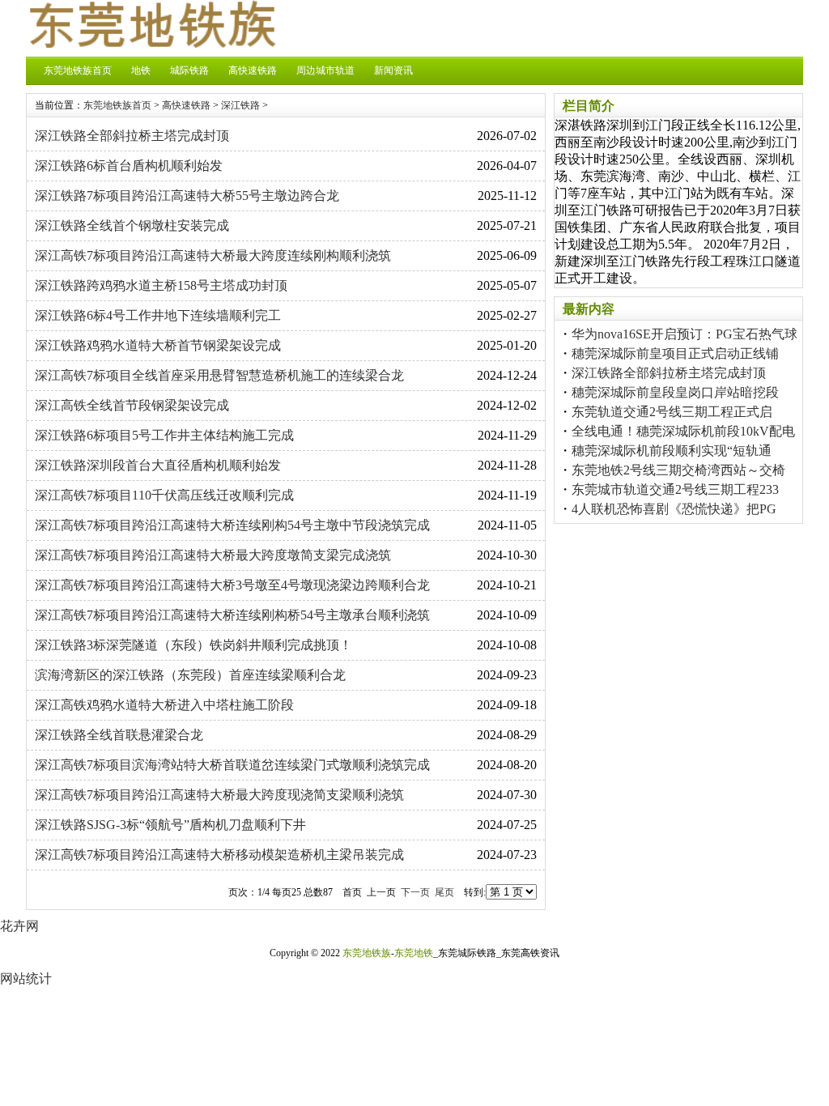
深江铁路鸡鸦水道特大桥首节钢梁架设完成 (158, 345)
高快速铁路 (252, 70)
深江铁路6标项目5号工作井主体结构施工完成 (164, 435)
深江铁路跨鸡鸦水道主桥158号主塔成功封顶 (161, 285)
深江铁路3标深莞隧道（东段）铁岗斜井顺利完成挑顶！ (193, 645)
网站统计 (26, 978)
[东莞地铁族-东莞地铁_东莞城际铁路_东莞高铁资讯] (151, 43)
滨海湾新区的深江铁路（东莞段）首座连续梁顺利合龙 (190, 675)
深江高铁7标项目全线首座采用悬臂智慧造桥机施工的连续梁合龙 (219, 375)
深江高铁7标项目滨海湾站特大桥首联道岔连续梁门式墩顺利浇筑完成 (232, 765)
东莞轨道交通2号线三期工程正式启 (672, 412)
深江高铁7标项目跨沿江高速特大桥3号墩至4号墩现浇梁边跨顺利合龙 (232, 585)
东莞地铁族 (366, 953)
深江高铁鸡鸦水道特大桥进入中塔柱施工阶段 (164, 705)
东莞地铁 (413, 953)
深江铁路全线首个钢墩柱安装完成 (132, 225)
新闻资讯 (393, 70)
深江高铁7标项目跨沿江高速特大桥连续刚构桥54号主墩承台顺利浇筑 (232, 615)
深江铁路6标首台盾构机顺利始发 (129, 165)
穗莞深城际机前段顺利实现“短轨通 (672, 450)
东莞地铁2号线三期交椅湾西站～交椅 (678, 470)
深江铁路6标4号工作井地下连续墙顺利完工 (158, 315)
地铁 (141, 70)
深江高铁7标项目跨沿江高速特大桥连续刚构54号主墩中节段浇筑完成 (232, 525)
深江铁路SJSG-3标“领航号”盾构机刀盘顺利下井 (170, 825)
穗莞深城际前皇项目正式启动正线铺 (675, 353)
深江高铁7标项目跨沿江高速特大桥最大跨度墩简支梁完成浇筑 (213, 555)
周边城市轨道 (325, 70)
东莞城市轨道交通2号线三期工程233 (675, 489)
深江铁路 (240, 105)
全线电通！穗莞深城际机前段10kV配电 (683, 431)
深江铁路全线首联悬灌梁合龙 (119, 735)
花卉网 (19, 926)
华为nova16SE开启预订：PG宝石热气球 (684, 334)
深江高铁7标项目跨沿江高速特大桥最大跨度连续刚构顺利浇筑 (213, 255)
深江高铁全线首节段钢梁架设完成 (132, 405)
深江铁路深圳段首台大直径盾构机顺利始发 (158, 465)
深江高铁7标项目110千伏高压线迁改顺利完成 (164, 495)
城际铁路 (189, 70)
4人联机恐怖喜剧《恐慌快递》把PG (674, 509)
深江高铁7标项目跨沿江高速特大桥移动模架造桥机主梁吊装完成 (219, 854)
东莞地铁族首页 (78, 70)
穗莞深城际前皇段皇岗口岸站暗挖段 (675, 392)
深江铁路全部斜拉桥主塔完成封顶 (132, 136)
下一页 (415, 892)
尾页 (444, 892)
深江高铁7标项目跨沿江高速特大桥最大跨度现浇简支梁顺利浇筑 (219, 795)
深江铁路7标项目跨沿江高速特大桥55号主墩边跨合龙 (187, 195)
